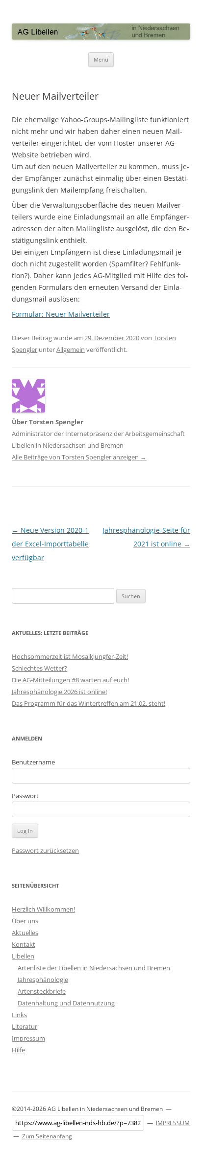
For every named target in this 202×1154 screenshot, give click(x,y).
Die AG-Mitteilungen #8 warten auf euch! (70, 679)
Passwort (25, 795)
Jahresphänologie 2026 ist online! (59, 691)
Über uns (25, 920)
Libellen (23, 956)
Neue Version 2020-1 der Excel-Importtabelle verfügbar (50, 543)
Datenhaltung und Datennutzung (66, 1003)
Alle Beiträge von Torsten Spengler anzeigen (79, 457)
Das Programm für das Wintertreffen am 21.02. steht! (88, 703)
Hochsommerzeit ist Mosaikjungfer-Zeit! (70, 656)
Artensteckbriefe (42, 991)
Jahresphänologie (43, 979)
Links (19, 1014)
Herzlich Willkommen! (43, 909)
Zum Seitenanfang (47, 1136)
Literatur (24, 1026)
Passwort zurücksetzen (45, 850)
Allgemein (70, 349)
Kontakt (23, 944)
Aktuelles (25, 932)
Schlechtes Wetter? (39, 668)
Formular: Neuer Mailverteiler (61, 314)
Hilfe (18, 1049)
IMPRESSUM (173, 1123)
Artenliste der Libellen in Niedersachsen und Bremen (94, 967)
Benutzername (33, 762)
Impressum (28, 1038)
